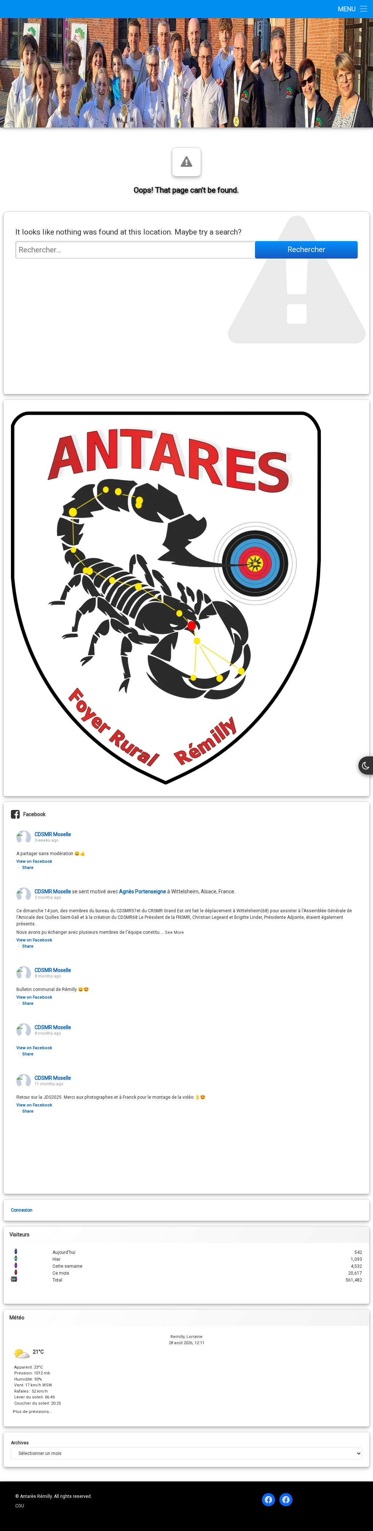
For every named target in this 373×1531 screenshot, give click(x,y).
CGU (19, 1505)
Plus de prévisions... (32, 1411)
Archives (20, 1442)
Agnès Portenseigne (142, 891)
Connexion (21, 1210)
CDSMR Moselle (53, 834)
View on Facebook (34, 861)
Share (28, 867)
